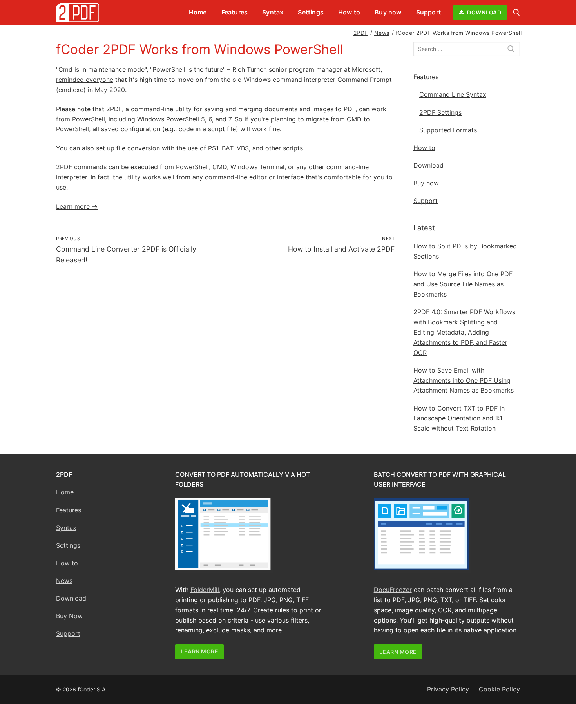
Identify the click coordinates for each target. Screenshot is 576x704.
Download (484, 12)
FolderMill (204, 590)
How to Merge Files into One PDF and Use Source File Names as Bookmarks (463, 284)
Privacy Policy (448, 689)
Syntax (66, 528)
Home (65, 492)
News (381, 32)
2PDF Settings (440, 112)
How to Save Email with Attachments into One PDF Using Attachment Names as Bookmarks (463, 380)
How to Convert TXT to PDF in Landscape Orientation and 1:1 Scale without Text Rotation (459, 418)
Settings (68, 545)
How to (424, 148)
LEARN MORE (199, 651)
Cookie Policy (499, 689)
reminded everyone (84, 79)
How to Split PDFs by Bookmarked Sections (465, 251)
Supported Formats (448, 130)
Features (425, 77)
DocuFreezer (393, 590)
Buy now (426, 183)
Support (425, 201)
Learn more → (77, 206)
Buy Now (69, 616)
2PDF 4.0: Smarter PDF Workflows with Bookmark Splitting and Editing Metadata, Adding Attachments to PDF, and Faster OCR (464, 332)
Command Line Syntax (452, 94)
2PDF (360, 32)
